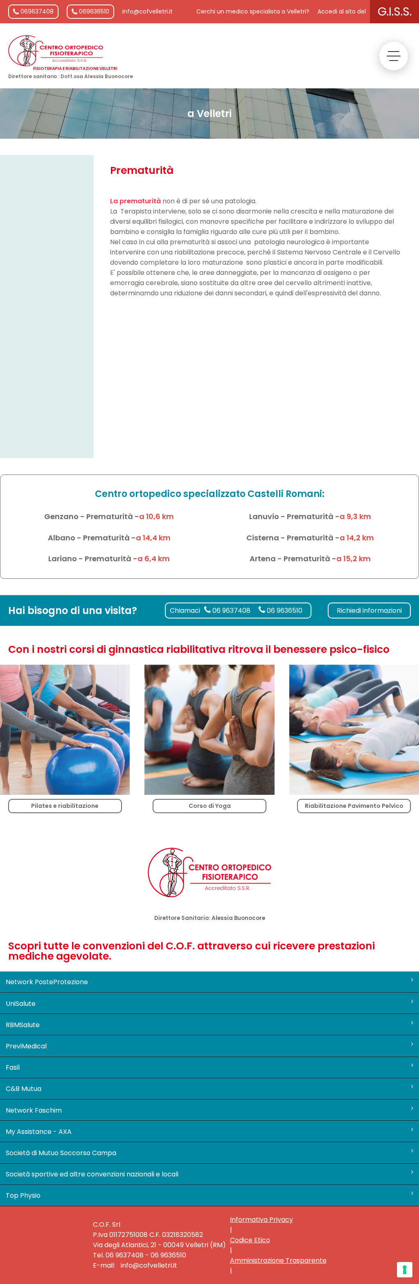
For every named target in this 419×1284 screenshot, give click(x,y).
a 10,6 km (156, 516)
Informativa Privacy (261, 1219)
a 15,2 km (353, 558)
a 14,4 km (153, 538)
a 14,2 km (357, 538)
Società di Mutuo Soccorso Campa (61, 1153)
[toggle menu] (393, 56)
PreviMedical (26, 1046)
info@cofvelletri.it (147, 11)
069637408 (36, 11)
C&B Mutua (23, 1088)
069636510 (93, 11)
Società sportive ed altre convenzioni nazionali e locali (92, 1174)
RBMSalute (23, 1025)
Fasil (13, 1067)
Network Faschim (34, 1110)
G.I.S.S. (395, 12)
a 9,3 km (355, 516)
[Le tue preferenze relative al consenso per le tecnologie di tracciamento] (404, 1269)
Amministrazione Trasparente (278, 1260)
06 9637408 (230, 610)
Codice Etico (250, 1240)
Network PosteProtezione (47, 982)
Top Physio (23, 1195)
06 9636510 (283, 610)
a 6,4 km (153, 558)
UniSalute (21, 1003)
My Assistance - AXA (39, 1131)
